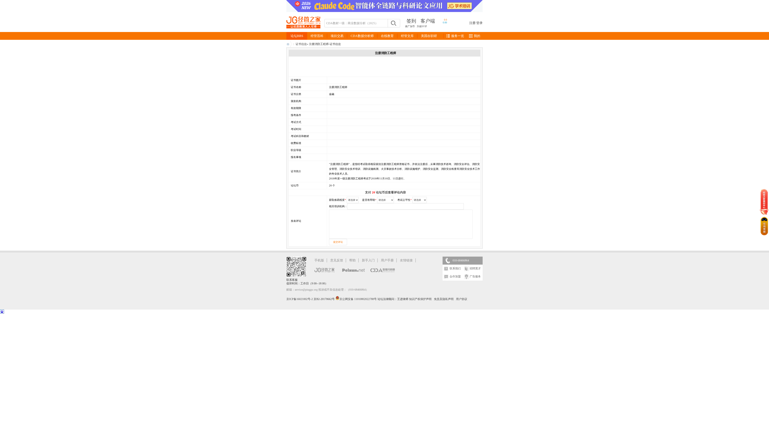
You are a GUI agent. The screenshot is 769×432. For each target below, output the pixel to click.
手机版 (319, 260)
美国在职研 (429, 36)
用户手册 (387, 260)
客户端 (428, 21)
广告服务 (475, 276)
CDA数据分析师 (362, 36)
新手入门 (368, 260)
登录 (479, 23)
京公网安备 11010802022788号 (358, 299)
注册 (472, 23)
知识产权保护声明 (420, 299)
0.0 (445, 19)
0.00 (445, 22)
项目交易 (337, 36)
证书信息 (301, 44)
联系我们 (455, 268)
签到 (411, 21)
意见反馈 (336, 260)
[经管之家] (303, 31)
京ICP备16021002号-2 (299, 299)
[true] (393, 23)
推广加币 (410, 26)
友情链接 (406, 260)
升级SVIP (422, 26)
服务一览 (457, 36)
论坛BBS (297, 36)
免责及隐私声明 (444, 299)
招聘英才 (475, 268)
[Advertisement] (364, 67)
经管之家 (289, 44)
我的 (477, 36)
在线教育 (387, 36)
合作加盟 (455, 276)
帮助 (352, 260)
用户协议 (461, 299)
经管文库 (407, 36)
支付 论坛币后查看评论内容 (385, 192)
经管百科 (317, 36)
